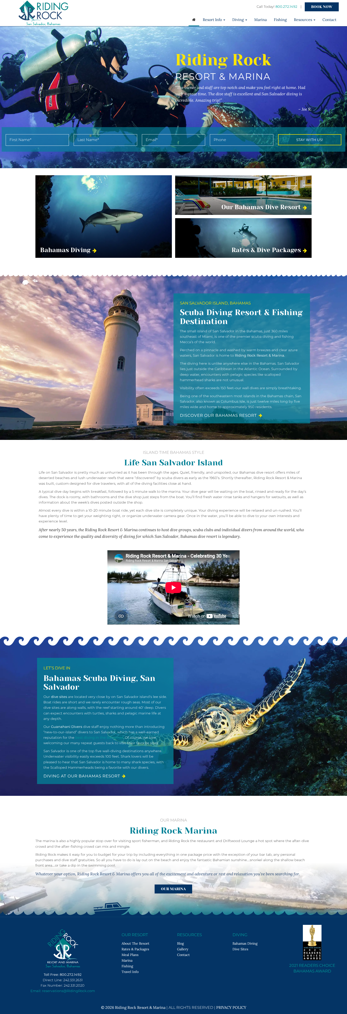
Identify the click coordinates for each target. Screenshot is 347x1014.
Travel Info (130, 971)
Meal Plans (130, 954)
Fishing (280, 19)
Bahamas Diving (245, 943)
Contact (329, 19)
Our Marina (173, 889)
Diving (238, 19)
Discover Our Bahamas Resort (218, 415)
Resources (303, 19)
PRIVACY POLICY (231, 1007)
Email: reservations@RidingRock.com (62, 991)
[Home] (194, 20)
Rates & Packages (135, 949)
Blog (180, 943)
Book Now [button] (321, 6)
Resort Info (213, 19)
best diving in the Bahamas (99, 737)
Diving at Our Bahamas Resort (81, 776)
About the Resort (135, 943)
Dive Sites (240, 949)
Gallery (182, 949)
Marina (260, 19)
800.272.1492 (286, 6)
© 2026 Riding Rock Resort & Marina (133, 1007)
